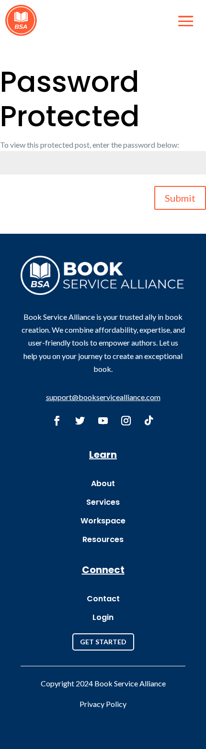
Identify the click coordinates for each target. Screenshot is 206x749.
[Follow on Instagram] (126, 420)
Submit (180, 198)
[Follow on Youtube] (103, 420)
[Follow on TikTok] (149, 420)
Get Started (103, 642)
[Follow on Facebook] (57, 420)
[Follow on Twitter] (80, 420)
